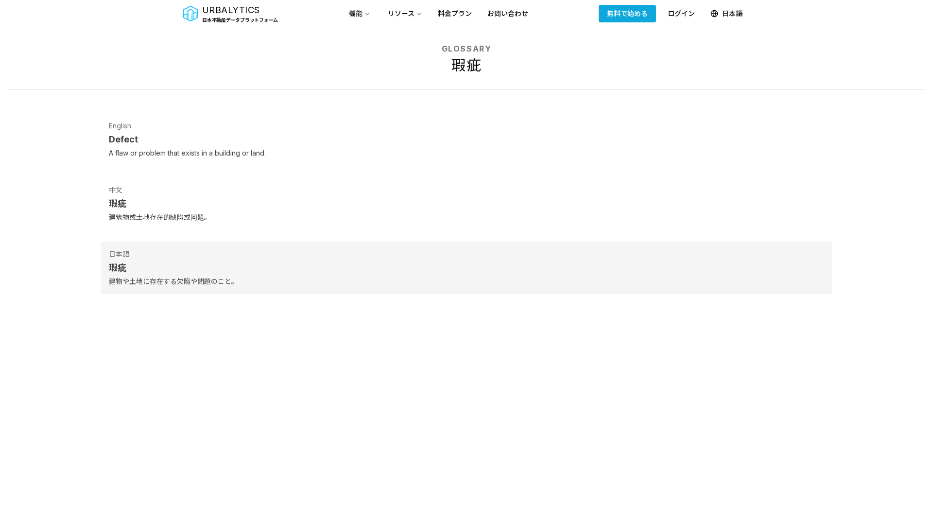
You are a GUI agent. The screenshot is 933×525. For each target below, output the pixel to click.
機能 (356, 13)
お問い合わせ (507, 13)
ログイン (681, 13)
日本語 (732, 13)
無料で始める (627, 13)
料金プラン (455, 13)
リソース (401, 13)
